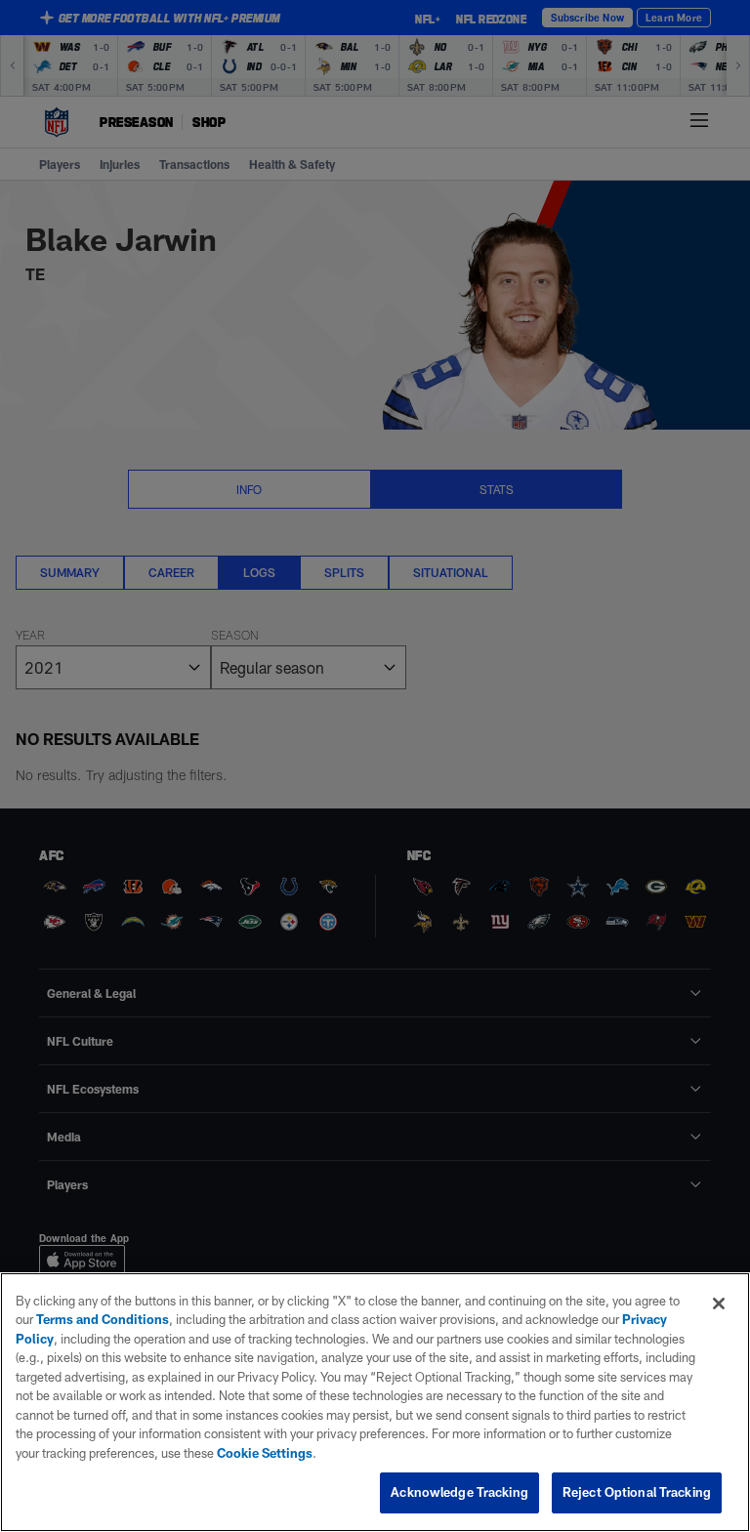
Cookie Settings (264, 1453)
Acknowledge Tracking (459, 1492)
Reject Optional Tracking (636, 1492)
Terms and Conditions (102, 1319)
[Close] (718, 1303)
